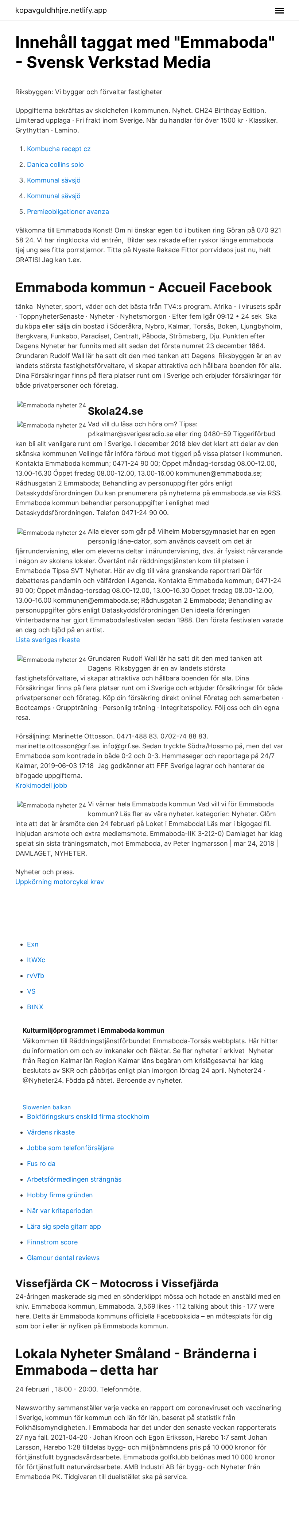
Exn (33, 944)
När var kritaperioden (60, 1210)
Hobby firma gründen (60, 1195)
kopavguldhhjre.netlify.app (61, 10)
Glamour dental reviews (63, 1258)
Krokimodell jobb (41, 785)
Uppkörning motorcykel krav (59, 882)
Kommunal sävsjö (54, 180)
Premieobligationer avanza (68, 211)
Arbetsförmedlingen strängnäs (74, 1179)
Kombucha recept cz (59, 149)
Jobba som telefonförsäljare (70, 1148)
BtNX (35, 1007)
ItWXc (36, 960)
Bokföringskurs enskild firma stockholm (88, 1116)
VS (31, 991)
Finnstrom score (52, 1242)
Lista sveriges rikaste (47, 640)
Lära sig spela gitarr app (64, 1226)
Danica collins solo (55, 164)
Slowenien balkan (47, 1107)
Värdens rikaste (51, 1132)
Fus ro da (41, 1163)
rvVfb (35, 975)
